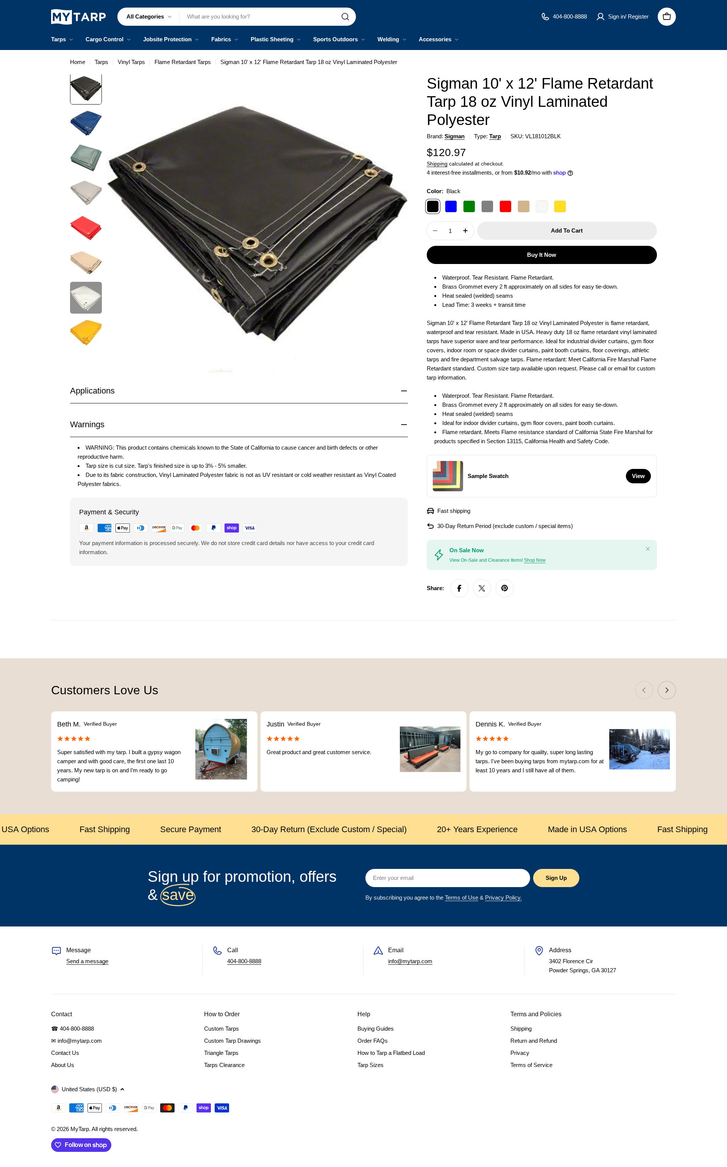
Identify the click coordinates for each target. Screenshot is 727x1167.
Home (77, 62)
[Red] (505, 206)
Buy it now (541, 255)
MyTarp (79, 1129)
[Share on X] (482, 588)
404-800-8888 (244, 961)
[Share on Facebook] (459, 588)
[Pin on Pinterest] (505, 588)
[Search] (345, 16)
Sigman (455, 136)
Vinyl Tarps (131, 62)
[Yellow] (560, 206)
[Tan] (524, 206)
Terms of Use (461, 897)
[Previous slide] (644, 690)
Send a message (87, 961)
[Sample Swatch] (448, 476)
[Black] (433, 206)
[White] (542, 206)
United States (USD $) (89, 1089)
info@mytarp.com (410, 961)
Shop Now (535, 560)
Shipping (437, 164)
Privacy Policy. (503, 897)
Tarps (101, 62)
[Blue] (451, 206)
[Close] (648, 549)
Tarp (495, 136)
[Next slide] (667, 690)
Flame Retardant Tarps (182, 62)
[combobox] (236, 17)
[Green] (469, 206)
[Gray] (487, 206)
